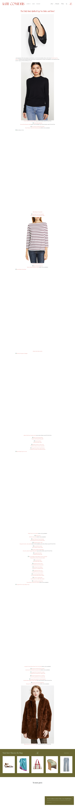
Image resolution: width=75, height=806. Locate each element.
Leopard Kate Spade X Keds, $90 (29, 680)
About (51, 4)
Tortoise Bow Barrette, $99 (25, 124)
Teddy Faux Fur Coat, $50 (33, 533)
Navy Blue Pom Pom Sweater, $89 (37, 215)
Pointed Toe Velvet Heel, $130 (37, 564)
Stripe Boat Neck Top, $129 (37, 263)
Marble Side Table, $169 (37, 351)
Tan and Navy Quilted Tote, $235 (33, 582)
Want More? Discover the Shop (13, 753)
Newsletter (57, 4)
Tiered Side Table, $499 (37, 561)
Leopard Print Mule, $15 (37, 554)
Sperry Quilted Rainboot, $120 (33, 267)
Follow (62, 4)
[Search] (66, 3)
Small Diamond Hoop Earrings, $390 (37, 540)
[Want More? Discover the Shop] (37, 753)
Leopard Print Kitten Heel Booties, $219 (37, 449)
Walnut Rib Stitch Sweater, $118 (30, 435)
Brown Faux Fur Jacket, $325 (30, 744)
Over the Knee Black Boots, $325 (37, 575)
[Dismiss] (72, 797)
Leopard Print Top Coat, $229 (37, 571)
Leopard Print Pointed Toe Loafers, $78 (37, 673)
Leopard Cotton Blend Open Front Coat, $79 (33, 666)
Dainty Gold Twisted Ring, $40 (37, 438)
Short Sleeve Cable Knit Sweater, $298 (33, 127)
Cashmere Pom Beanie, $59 (37, 568)
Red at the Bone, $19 (37, 442)
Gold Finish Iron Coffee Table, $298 (37, 578)
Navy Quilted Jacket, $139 (37, 547)
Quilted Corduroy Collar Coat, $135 (37, 445)
